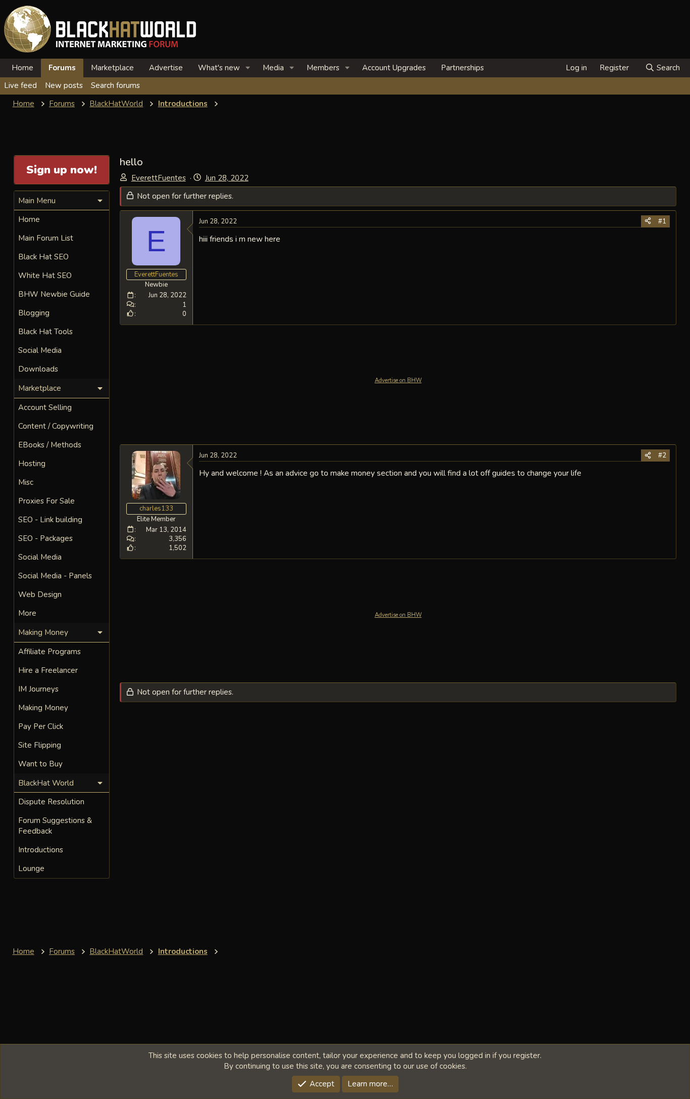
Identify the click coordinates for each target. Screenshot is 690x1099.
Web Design (40, 594)
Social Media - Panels (55, 576)
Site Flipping (39, 745)
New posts (64, 85)
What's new (219, 68)
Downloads (38, 369)
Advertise (166, 68)
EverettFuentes (158, 178)
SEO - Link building (50, 520)
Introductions (40, 850)
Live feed (20, 85)
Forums (62, 68)
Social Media (40, 350)
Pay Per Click (40, 726)
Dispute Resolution (51, 802)
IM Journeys (38, 689)
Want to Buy (40, 764)
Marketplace (112, 68)
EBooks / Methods (49, 445)
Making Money (43, 708)
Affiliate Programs (49, 652)
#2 (662, 455)
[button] (248, 68)
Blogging (34, 313)
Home (22, 68)
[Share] (648, 221)
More (27, 613)
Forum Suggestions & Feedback (55, 825)
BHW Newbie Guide (54, 294)
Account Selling (45, 407)
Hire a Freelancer (48, 670)
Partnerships (462, 68)
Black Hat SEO (43, 257)
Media (273, 68)
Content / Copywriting (55, 426)
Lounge (31, 868)
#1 (662, 221)
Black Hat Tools (45, 332)
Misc (25, 482)
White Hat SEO (45, 275)
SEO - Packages (45, 538)
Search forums (115, 85)
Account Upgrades (394, 68)
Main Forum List (45, 238)
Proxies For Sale (46, 501)
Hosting (31, 464)
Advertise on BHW (398, 380)
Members (323, 68)
